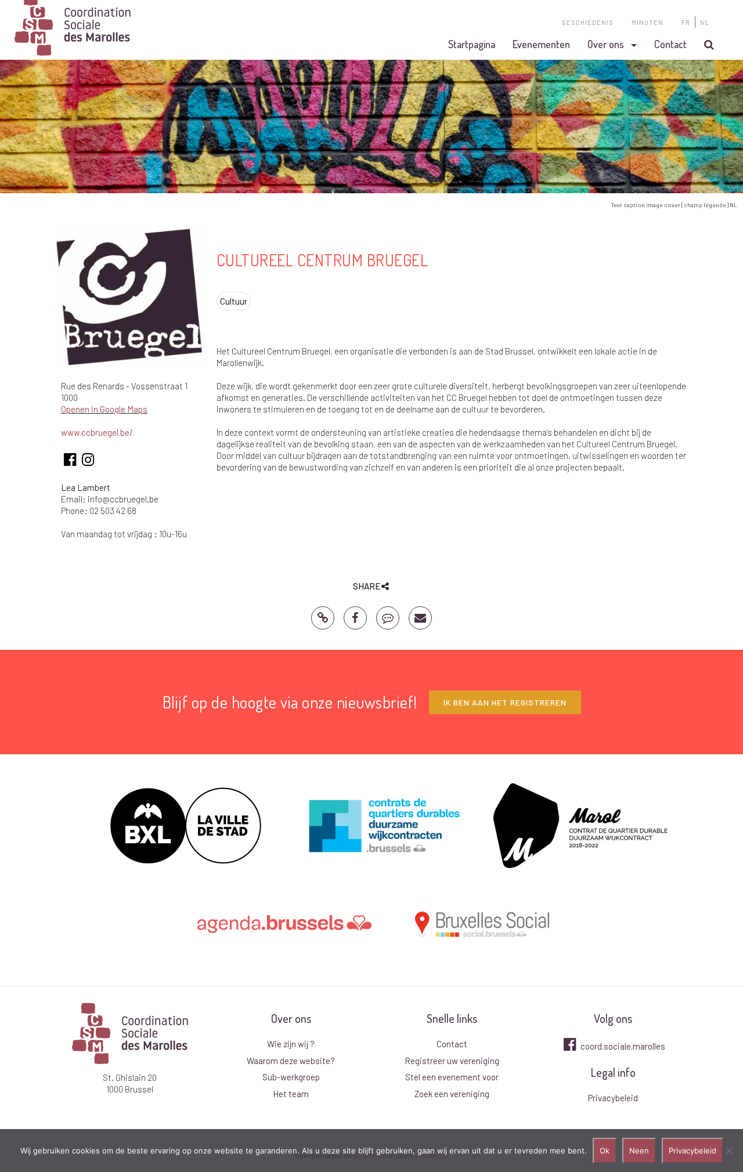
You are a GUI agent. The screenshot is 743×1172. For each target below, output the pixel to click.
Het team (291, 1093)
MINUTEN (647, 22)
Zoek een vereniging (451, 1093)
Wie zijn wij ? (291, 1044)
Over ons (605, 44)
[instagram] (88, 461)
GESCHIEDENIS (588, 22)
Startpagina (471, 44)
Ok (604, 1150)
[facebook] (70, 461)
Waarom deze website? (291, 1060)
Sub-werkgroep (291, 1077)
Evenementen (541, 44)
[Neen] (728, 1150)
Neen (639, 1150)
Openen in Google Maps (104, 409)
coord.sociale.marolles (622, 1046)
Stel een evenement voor (452, 1077)
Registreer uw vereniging (452, 1060)
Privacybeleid (613, 1098)
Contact (670, 44)
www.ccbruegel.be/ (97, 432)
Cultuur (233, 301)
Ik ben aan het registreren (505, 702)
